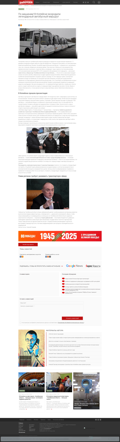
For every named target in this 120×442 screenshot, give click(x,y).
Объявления (56, 2)
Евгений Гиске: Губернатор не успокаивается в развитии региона (65, 353)
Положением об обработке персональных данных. (71, 322)
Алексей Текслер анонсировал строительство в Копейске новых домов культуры (70, 364)
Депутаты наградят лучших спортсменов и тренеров (62, 341)
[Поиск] (94, 2)
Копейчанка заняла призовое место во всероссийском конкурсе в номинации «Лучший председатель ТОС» (82, 290)
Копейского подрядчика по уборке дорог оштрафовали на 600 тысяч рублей (82, 281)
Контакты (29, 419)
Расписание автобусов (58, 419)
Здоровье (21, 429)
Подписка (43, 419)
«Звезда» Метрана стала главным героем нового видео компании (86, 404)
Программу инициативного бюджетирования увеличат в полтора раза (67, 361)
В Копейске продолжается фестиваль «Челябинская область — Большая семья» (58, 398)
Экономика (31, 424)
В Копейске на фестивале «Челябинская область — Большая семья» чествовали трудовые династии (31, 398)
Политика (31, 426)
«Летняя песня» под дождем (56, 334)
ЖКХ (30, 427)
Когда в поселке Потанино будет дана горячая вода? (77, 278)
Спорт (20, 427)
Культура (21, 426)
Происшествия (22, 430)
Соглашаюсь (113, 438)
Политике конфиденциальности (61, 438)
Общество (21, 424)
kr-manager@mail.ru (47, 428)
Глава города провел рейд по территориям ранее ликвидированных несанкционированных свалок (74, 337)
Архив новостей (66, 2)
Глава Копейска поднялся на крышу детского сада (62, 350)
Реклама (75, 2)
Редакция (22, 419)
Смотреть (86, 399)
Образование (32, 429)
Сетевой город (46, 2)
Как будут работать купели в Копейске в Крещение (76, 286)
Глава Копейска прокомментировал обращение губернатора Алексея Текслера (69, 357)
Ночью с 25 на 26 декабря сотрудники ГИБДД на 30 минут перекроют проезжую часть (80, 293)
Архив (49, 419)
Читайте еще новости (28, 244)
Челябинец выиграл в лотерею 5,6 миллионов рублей (77, 284)
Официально (32, 430)
